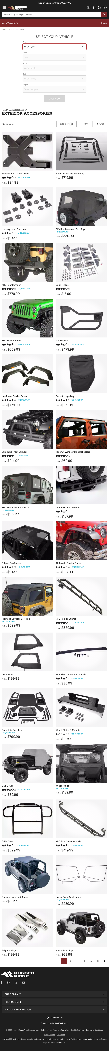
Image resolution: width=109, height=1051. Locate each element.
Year (24, 42)
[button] (54, 994)
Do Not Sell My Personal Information (55, 1030)
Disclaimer (61, 1034)
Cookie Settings (77, 1030)
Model (25, 63)
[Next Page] (104, 961)
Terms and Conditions (94, 1030)
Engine (25, 85)
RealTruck (59, 1023)
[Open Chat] (88, 7)
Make (25, 53)
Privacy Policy (49, 1034)
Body (25, 74)
